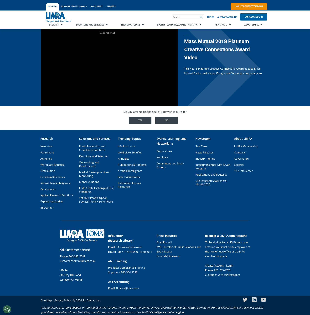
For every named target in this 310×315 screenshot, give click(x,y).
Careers (239, 165)
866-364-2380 (129, 272)
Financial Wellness (129, 177)
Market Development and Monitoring (94, 174)
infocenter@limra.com (129, 247)
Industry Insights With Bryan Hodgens (212, 166)
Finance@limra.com (127, 288)
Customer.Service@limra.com (77, 261)
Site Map (46, 300)
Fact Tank (201, 146)
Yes (140, 120)
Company (240, 152)
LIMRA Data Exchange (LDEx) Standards (96, 190)
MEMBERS (52, 6)
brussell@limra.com (168, 256)
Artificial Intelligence (130, 171)
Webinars (162, 157)
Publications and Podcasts (211, 174)
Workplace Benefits (52, 165)
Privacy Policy (63, 300)
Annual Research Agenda (55, 183)
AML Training (117, 261)
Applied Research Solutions (56, 195)
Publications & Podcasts (132, 165)
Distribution (47, 171)
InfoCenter (47, 207)
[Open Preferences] (7, 309)
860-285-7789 (77, 256)
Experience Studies (51, 201)
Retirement (47, 152)
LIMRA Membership (246, 146)
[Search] (201, 17)
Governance (241, 158)
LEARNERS (111, 6)
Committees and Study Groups (170, 165)
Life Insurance (126, 146)
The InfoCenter (243, 171)
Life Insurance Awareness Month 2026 (211, 182)
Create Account (228, 17)
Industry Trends (205, 158)
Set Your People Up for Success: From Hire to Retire (96, 199)
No (166, 120)
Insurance (46, 146)
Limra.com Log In (254, 16)
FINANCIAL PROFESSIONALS (74, 6)
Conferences (164, 151)
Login (229, 265)
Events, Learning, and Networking (171, 141)
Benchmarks (48, 189)
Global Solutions (89, 182)
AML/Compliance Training (249, 6)
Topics (210, 17)
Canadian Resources (52, 177)
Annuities (46, 158)
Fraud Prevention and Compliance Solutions (92, 148)
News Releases (204, 152)
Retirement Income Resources (129, 185)
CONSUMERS (96, 6)
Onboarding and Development (89, 164)
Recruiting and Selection (93, 156)
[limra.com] (58, 16)
